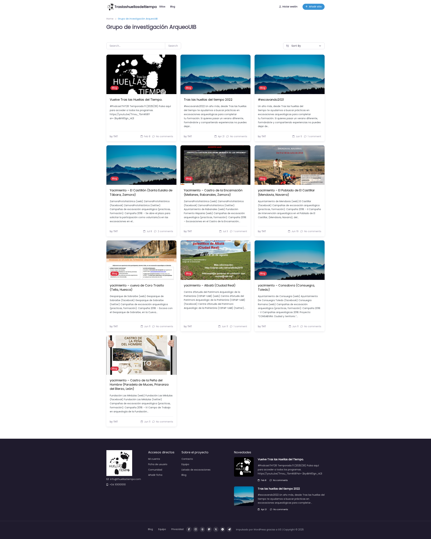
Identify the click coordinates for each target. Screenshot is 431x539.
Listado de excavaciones (195, 469)
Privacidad (177, 529)
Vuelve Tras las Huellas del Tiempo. (136, 99)
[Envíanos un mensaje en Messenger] (222, 529)
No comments (280, 480)
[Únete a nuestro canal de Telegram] (229, 529)
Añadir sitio (315, 6)
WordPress (260, 529)
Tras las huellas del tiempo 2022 (208, 99)
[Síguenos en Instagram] (195, 529)
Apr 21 (264, 509)
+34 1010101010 (118, 484)
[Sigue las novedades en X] (216, 529)
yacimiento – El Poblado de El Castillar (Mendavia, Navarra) (286, 192)
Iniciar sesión (290, 6)
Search (173, 46)
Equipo (185, 464)
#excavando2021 (271, 99)
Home (109, 18)
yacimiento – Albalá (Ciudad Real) (210, 285)
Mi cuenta (154, 459)
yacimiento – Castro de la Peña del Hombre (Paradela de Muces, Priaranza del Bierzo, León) (139, 384)
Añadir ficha (155, 475)
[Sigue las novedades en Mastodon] (209, 529)
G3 (279, 529)
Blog (172, 6)
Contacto (187, 459)
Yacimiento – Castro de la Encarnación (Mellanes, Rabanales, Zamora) (213, 192)
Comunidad (155, 469)
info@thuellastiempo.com (125, 479)
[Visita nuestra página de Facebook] (189, 529)
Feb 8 (263, 480)
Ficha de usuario (157, 464)
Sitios (162, 6)
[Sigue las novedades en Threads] (202, 529)
